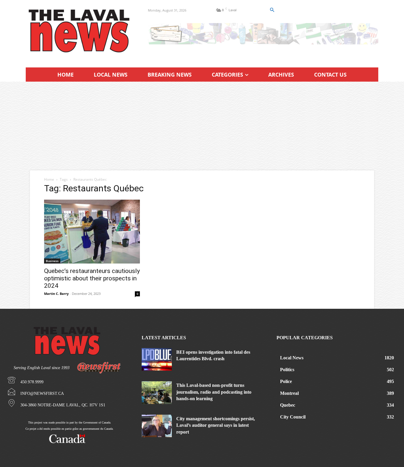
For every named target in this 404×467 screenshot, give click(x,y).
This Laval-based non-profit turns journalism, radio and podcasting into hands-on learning (213, 392)
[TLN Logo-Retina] (80, 31)
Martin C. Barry (56, 293)
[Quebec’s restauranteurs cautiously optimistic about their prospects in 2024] (92, 232)
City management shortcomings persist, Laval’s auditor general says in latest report (215, 425)
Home (49, 179)
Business (52, 261)
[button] (271, 10)
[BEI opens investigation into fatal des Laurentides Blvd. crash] (157, 359)
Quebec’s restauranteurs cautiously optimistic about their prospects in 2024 (92, 278)
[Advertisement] (202, 126)
